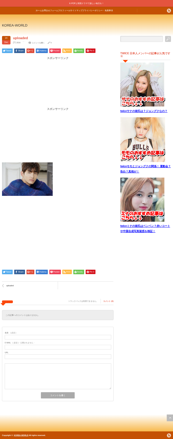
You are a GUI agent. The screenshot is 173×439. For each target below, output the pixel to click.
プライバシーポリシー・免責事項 (97, 10)
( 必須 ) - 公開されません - (19, 343)
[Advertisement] (58, 83)
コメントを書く (38, 43)
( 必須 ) (10, 333)
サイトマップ (76, 10)
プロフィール (64, 10)
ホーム (39, 10)
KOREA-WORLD (14, 25)
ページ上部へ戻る (170, 417)
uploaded (10, 286)
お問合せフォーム (50, 10)
